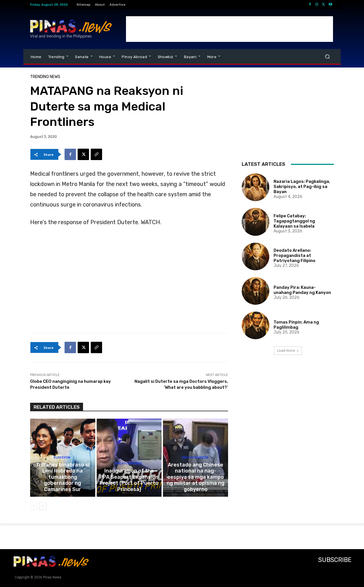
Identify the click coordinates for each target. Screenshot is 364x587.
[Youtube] (330, 4)
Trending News (45, 77)
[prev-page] (33, 506)
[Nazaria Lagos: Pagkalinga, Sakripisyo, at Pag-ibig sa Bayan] (255, 187)
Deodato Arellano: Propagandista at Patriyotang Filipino (294, 255)
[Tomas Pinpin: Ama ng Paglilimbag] (255, 325)
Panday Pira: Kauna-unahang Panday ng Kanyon (302, 290)
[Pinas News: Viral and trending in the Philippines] (71, 29)
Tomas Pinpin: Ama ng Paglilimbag (296, 325)
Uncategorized (128, 463)
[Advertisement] (229, 29)
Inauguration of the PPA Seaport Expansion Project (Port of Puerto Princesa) (129, 480)
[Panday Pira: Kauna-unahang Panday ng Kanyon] (255, 291)
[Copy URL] (96, 154)
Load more (286, 350)
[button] (327, 56)
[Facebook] (310, 4)
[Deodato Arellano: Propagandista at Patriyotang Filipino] (255, 256)
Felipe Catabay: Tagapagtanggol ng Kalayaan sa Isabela (294, 221)
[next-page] (42, 506)
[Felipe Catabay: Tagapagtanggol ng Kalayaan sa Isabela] (255, 222)
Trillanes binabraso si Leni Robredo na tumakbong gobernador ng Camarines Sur (63, 477)
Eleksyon (62, 457)
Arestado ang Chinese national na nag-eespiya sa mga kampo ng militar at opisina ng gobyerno (195, 477)
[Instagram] (316, 4)
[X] (323, 4)
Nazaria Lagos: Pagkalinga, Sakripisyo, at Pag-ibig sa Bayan (302, 186)
